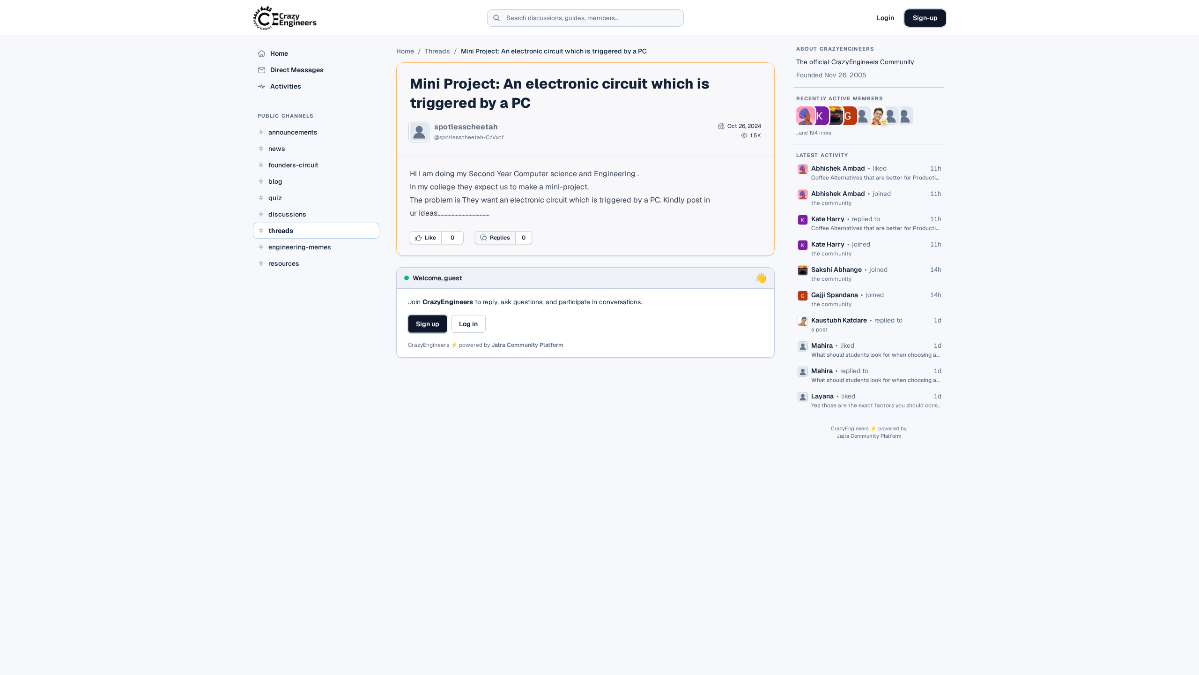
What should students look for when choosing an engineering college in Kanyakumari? (876, 355)
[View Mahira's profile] (890, 115)
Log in (468, 324)
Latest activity (822, 155)
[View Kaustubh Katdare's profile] (875, 115)
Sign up (427, 324)
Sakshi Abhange (836, 269)
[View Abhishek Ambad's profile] (805, 115)
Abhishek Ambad (838, 168)
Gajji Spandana (834, 295)
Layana (822, 396)
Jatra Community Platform (527, 345)
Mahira (822, 345)
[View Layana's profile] (904, 115)
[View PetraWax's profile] (861, 115)
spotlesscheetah (466, 127)
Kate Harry (827, 219)
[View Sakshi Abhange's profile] (833, 115)
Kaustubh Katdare (839, 320)
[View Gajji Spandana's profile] (847, 115)
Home (405, 51)
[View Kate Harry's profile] (819, 115)
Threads (437, 51)
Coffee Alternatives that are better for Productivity (876, 177)
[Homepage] (285, 18)
